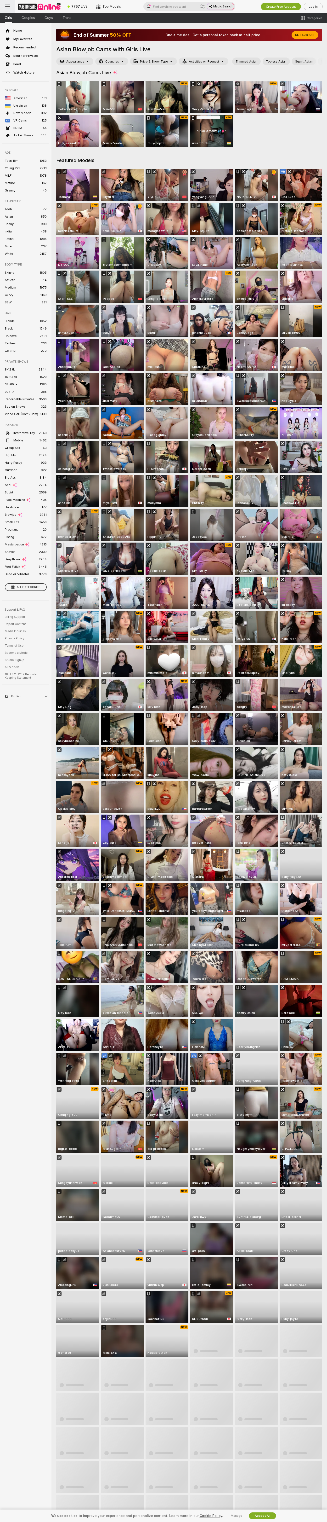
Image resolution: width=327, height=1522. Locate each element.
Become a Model (16, 652)
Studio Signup (14, 660)
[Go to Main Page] (39, 6)
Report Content (15, 624)
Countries (112, 61)
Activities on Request (204, 61)
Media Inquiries (15, 631)
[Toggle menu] (7, 6)
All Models (12, 667)
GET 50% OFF (305, 35)
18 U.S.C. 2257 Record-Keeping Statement (21, 676)
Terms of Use (14, 645)
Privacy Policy (14, 638)
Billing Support (15, 617)
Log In (313, 6)
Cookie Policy (211, 1516)
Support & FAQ (15, 609)
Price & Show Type (154, 61)
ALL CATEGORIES (28, 587)
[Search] (202, 6)
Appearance (75, 61)
